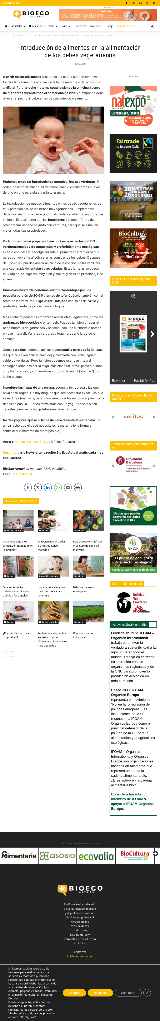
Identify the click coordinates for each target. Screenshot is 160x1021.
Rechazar (100, 992)
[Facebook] (126, 3)
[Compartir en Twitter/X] (38, 487)
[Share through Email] (68, 487)
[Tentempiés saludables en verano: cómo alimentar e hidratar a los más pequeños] (53, 611)
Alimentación (35, 26)
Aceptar (74, 992)
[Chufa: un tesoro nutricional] (88, 611)
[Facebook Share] (28, 487)
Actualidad (16, 26)
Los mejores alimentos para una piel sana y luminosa (51, 591)
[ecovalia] (57, 856)
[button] (152, 26)
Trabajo (109, 26)
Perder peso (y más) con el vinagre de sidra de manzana (87, 545)
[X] (154, 3)
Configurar (128, 992)
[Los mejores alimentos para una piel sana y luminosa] (53, 566)
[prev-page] (5, 654)
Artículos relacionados (20, 501)
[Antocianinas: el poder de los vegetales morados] (53, 520)
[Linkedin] (140, 3)
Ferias (64, 26)
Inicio (6, 35)
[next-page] (12, 654)
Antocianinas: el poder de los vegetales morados (51, 545)
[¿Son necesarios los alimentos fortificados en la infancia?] (18, 520)
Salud (51, 26)
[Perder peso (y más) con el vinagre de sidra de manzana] (88, 520)
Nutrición (18, 35)
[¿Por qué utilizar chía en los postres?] (18, 611)
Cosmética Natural (49, 576)
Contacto (94, 26)
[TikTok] (147, 3)
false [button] (5, 854)
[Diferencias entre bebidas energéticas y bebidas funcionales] (18, 566)
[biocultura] (96, 856)
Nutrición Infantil (13, 530)
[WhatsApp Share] (58, 487)
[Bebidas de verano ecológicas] (88, 566)
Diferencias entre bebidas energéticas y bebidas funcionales (16, 591)
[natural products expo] (135, 856)
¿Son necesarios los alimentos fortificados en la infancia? (18, 545)
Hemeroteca (80, 26)
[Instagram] (133, 3)
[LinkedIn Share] (48, 487)
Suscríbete (11, 452)
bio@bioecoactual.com (80, 956)
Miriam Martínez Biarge (32, 442)
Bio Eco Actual (21, 474)
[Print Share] (78, 487)
